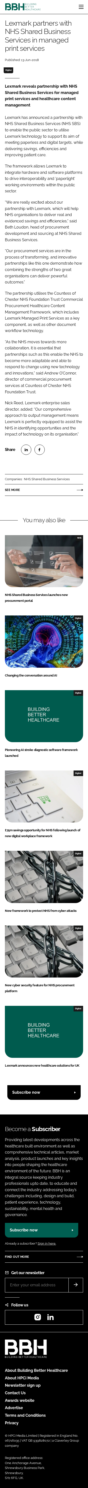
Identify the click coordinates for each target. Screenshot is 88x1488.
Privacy (12, 1423)
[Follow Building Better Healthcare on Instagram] (38, 1318)
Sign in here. (47, 1243)
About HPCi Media (22, 1378)
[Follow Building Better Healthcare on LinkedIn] (50, 1318)
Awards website (19, 1400)
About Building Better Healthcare (36, 1370)
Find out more (17, 1257)
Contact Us (15, 1393)
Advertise (14, 1407)
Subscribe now (26, 1092)
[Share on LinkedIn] (26, 450)
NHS (79, 538)
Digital (8, 70)
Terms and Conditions (25, 1415)
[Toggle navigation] (81, 6)
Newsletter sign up (23, 1385)
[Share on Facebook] (39, 450)
